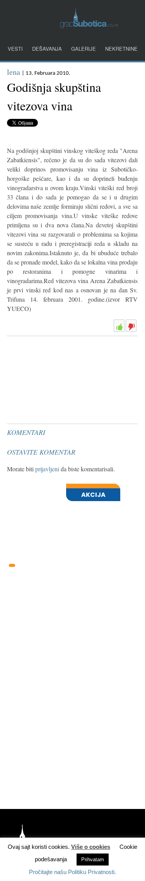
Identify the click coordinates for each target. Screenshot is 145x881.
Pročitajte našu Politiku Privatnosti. (72, 872)
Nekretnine (121, 48)
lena (13, 72)
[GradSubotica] (89, 25)
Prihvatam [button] (92, 859)
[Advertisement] (65, 358)
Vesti (15, 48)
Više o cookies (90, 846)
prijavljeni (47, 469)
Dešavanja (47, 48)
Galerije (83, 48)
